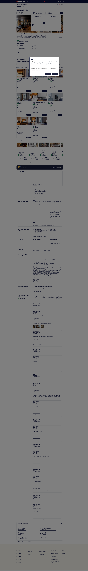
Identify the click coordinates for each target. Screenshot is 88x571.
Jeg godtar (55, 73)
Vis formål (34, 73)
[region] (44, 66)
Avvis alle (48, 73)
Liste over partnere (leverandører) (35, 70)
